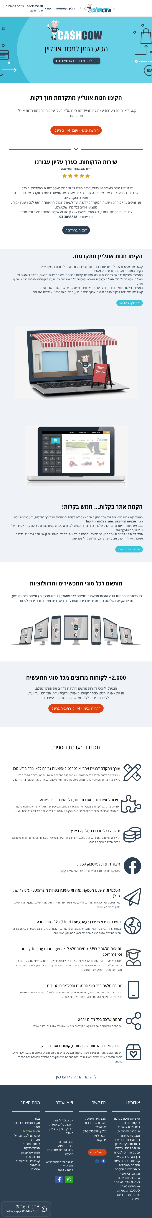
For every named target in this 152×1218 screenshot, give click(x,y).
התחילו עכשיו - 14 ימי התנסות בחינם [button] (76, 708)
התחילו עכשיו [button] (97, 1152)
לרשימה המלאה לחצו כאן (76, 1077)
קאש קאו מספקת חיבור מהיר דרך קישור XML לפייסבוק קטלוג (88, 871)
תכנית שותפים (31, 1131)
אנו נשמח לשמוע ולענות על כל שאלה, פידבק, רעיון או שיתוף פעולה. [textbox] (59, 1137)
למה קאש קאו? (105, 8)
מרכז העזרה (66, 1142)
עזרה (37, 1127)
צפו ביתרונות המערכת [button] (129, 549)
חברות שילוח (32, 1157)
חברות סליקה (32, 1148)
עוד (49, 8)
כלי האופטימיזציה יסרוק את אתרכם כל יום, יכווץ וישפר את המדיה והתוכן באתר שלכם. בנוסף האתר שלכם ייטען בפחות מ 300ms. (67, 905)
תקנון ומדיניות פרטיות (27, 1123)
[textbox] (23, 8)
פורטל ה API (65, 1146)
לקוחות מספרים (31, 1144)
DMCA (35, 1169)
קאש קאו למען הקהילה (26, 1135)
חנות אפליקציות (30, 1152)
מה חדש (35, 1140)
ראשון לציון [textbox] (100, 1137)
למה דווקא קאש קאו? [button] (129, 303)
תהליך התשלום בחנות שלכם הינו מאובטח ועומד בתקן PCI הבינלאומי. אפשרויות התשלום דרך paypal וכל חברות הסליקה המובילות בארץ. (66, 840)
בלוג (37, 1118)
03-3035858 (91, 1131)
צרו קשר (99, 1102)
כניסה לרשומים (15, 6)
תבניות (84, 8)
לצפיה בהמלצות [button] (76, 230)
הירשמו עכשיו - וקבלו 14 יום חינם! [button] (76, 130)
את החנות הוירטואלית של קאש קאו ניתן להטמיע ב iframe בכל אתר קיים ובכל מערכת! (77, 1026)
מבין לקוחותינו (65, 8)
